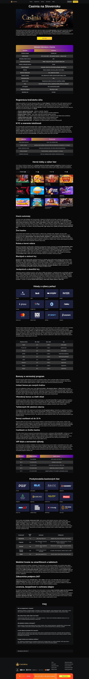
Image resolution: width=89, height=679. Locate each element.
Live (36, 171)
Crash (51, 171)
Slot (65, 171)
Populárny (22, 171)
